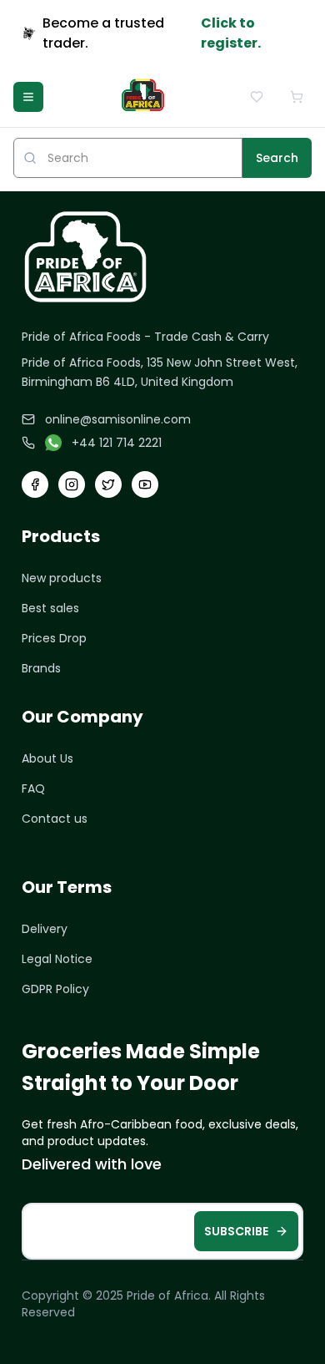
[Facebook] (35, 484)
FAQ (33, 788)
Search (277, 158)
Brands (41, 668)
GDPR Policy (55, 989)
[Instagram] (71, 484)
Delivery (45, 928)
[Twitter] (108, 484)
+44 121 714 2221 (117, 442)
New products (62, 578)
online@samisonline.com (118, 419)
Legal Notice (57, 959)
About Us (47, 758)
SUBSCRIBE (236, 1231)
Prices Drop (54, 638)
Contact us (55, 818)
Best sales (50, 608)
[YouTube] (145, 484)
